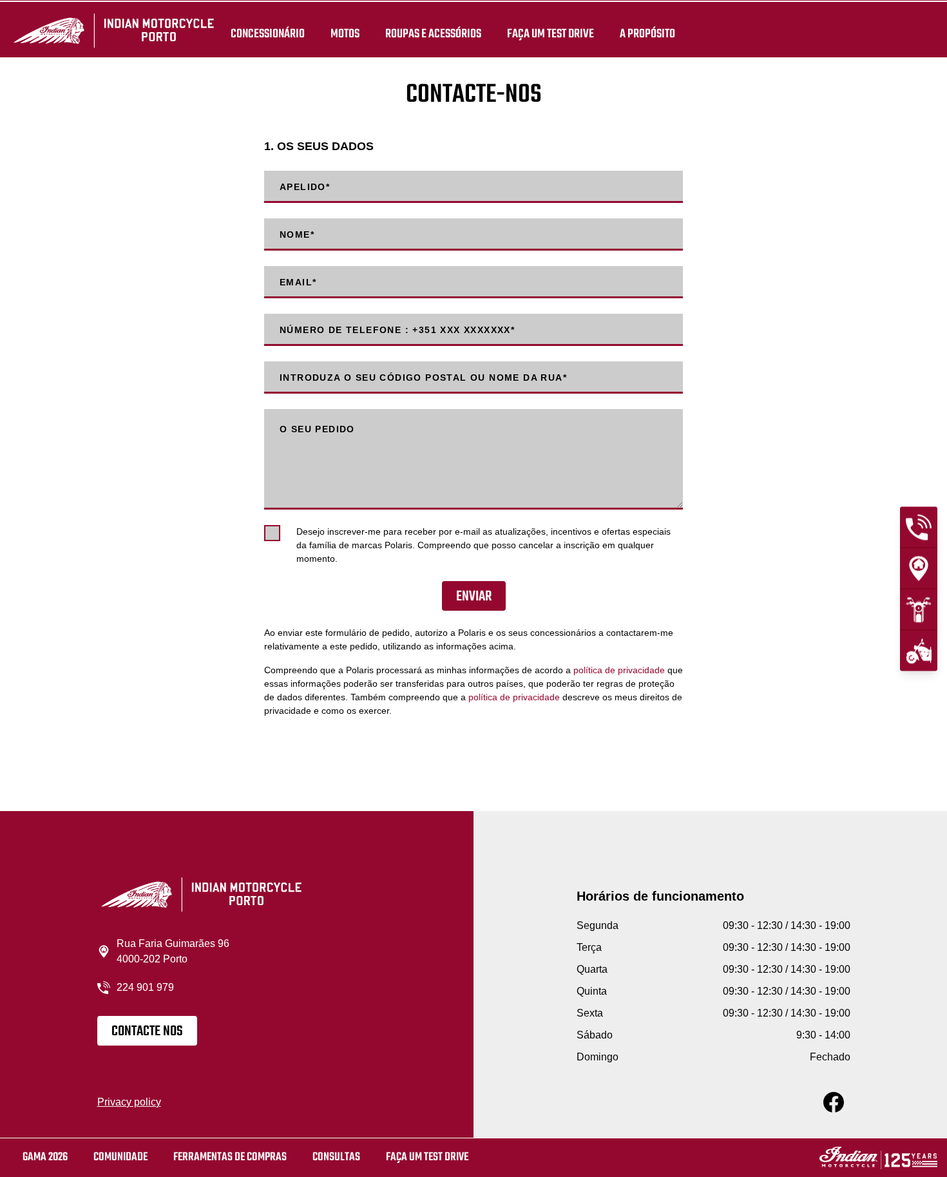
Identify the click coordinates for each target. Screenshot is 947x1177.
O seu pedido (317, 429)
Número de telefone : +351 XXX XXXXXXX (397, 329)
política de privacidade (619, 670)
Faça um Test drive (550, 33)
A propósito (647, 33)
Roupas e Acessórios (433, 33)
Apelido (305, 186)
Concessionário (268, 33)
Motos (344, 33)
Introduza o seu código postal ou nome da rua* (423, 377)
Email (298, 282)
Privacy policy (129, 1101)
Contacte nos (147, 1031)
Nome (297, 234)
